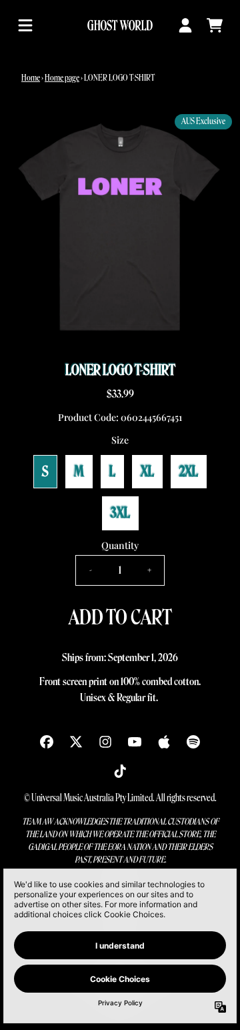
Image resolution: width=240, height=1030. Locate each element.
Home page (62, 78)
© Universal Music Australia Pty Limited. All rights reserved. (120, 798)
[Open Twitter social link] (76, 741)
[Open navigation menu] (25, 25)
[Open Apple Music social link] (164, 741)
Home (30, 78)
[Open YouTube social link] (134, 741)
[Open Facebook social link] (46, 741)
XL (147, 472)
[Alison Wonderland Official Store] (119, 25)
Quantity (120, 545)
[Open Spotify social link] (193, 741)
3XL (120, 513)
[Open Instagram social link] (105, 741)
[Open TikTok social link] (120, 771)
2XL (188, 472)
